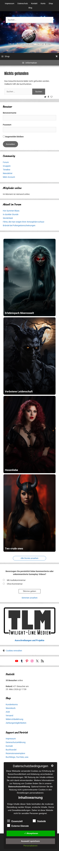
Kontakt (34, 3)
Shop (51, 3)
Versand (9, 715)
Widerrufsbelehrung (14, 719)
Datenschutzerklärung (15, 742)
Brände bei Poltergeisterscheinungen (19, 225)
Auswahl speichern (30, 841)
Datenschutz (22, 3)
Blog (30, 8)
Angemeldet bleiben (14, 136)
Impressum (9, 3)
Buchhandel (11, 750)
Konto (43, 3)
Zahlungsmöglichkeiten (16, 723)
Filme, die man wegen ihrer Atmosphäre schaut (23, 222)
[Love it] (51, 97)
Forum (6, 162)
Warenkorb (10, 708)
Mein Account (9, 177)
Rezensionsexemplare (15, 753)
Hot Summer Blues (11, 211)
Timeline (6, 169)
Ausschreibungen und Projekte (29, 640)
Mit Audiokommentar (16, 580)
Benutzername (9, 113)
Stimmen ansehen (30, 598)
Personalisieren (30, 845)
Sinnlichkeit (8, 218)
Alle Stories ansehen (29, 558)
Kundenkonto (12, 704)
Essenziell (16, 821)
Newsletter (7, 173)
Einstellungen (23, 793)
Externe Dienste (20, 826)
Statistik (41, 821)
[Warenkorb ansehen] (56, 56)
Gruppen (7, 166)
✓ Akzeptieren (31, 833)
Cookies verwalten (14, 650)
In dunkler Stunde (10, 214)
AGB (8, 712)
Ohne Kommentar (15, 584)
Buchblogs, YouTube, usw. (17, 757)
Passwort (7, 125)
